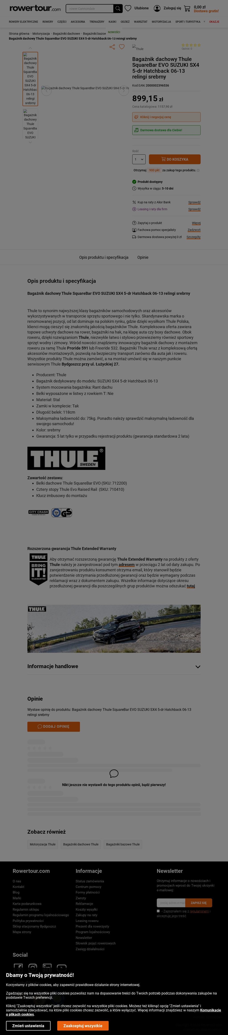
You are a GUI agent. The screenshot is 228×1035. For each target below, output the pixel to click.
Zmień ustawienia (28, 1025)
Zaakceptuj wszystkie (82, 1025)
